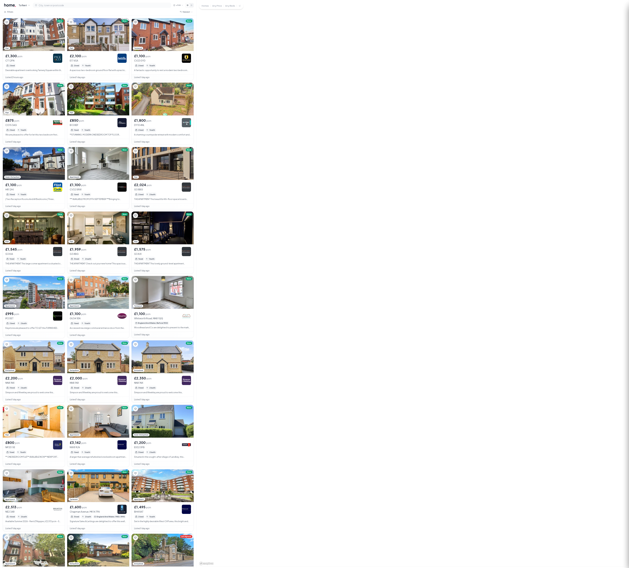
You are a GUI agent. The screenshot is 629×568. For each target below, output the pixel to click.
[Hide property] (13, 22)
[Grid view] (188, 5)
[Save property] (6, 22)
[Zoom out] (621, 545)
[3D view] (621, 557)
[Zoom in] (621, 539)
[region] (412, 284)
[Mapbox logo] (206, 563)
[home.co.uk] (10, 5)
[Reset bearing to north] (621, 551)
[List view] (191, 5)
